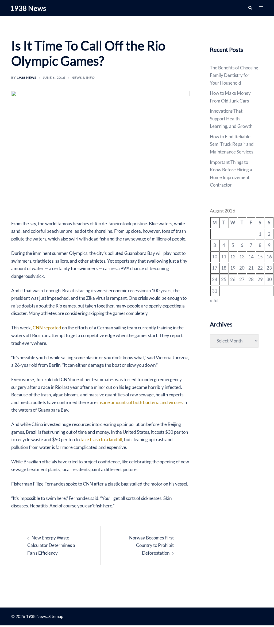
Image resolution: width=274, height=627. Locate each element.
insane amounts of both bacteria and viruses (140, 402)
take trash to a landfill (101, 439)
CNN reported (47, 327)
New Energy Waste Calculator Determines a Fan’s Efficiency (51, 545)
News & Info (83, 78)
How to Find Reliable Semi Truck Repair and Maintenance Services (232, 144)
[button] (250, 8)
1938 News (26, 78)
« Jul (214, 300)
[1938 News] (28, 7)
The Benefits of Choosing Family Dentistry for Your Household (234, 75)
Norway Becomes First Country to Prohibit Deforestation (151, 545)
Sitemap (55, 616)
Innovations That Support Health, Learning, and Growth (231, 118)
